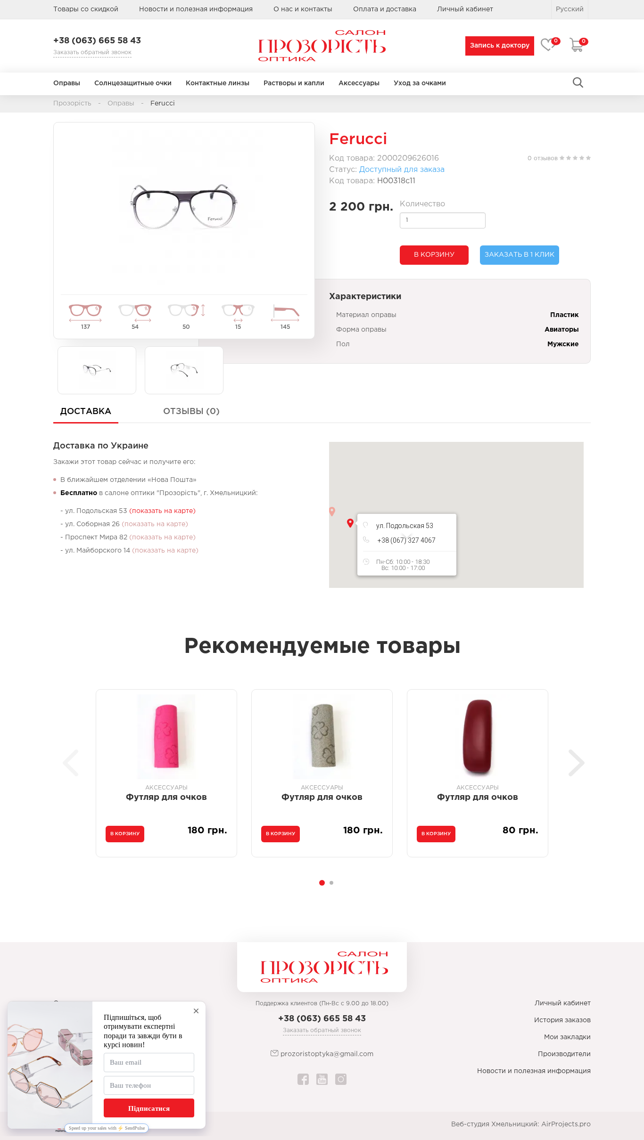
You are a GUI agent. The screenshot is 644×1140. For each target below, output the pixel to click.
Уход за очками (420, 83)
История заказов (562, 1020)
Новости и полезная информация (196, 9)
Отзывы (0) (191, 411)
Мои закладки (567, 1037)
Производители (564, 1054)
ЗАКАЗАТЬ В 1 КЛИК (519, 255)
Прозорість (72, 103)
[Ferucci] (184, 207)
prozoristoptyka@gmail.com (326, 1054)
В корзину (434, 255)
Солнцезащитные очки (133, 83)
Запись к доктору (499, 46)
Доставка (85, 411)
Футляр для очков (166, 797)
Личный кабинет (563, 1003)
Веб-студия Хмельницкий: (495, 1124)
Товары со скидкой (85, 9)
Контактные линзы (217, 83)
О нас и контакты (302, 9)
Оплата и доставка (384, 9)
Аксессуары (359, 83)
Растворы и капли (294, 83)
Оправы (66, 83)
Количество (422, 204)
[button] (350, 523)
